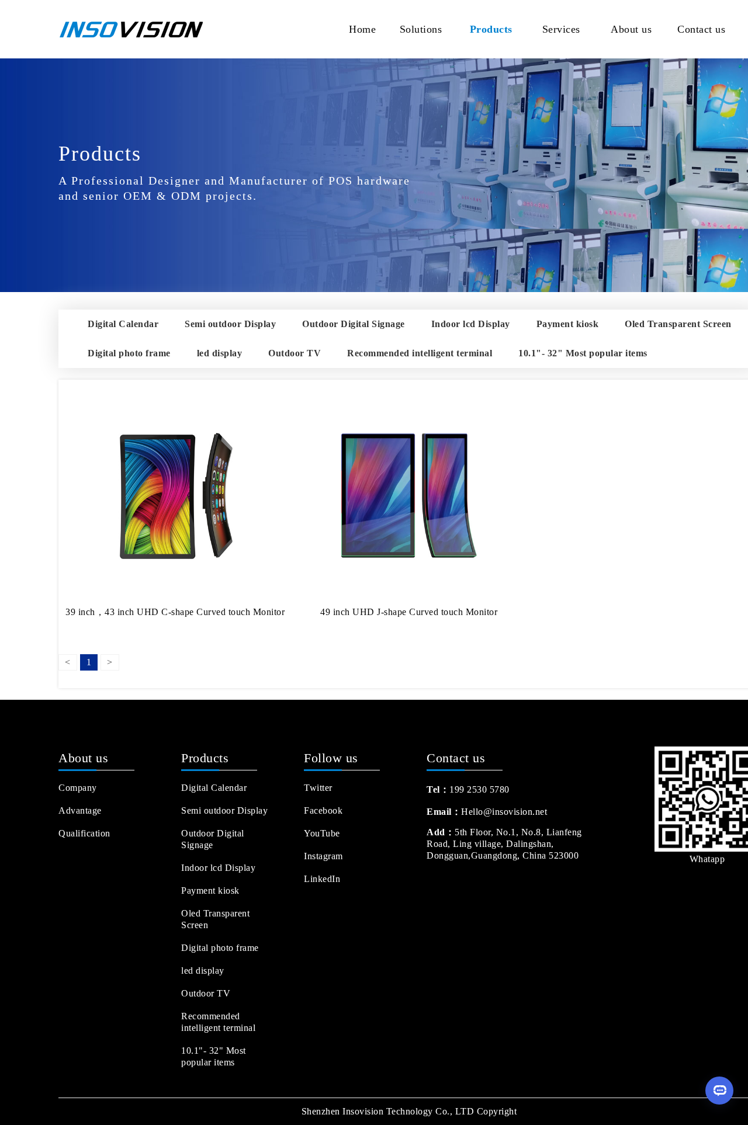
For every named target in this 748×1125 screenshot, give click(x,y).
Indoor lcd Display (470, 324)
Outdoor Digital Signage (353, 324)
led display (220, 353)
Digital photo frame (129, 353)
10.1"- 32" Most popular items (582, 353)
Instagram (323, 856)
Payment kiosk (567, 324)
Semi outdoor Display (230, 324)
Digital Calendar (123, 324)
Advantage (80, 810)
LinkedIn (322, 879)
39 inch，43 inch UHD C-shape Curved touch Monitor (175, 612)
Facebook (323, 810)
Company (77, 788)
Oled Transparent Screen (678, 324)
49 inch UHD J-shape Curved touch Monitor (408, 612)
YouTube (322, 833)
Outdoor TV (294, 353)
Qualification (84, 833)
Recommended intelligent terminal (419, 353)
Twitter (318, 788)
